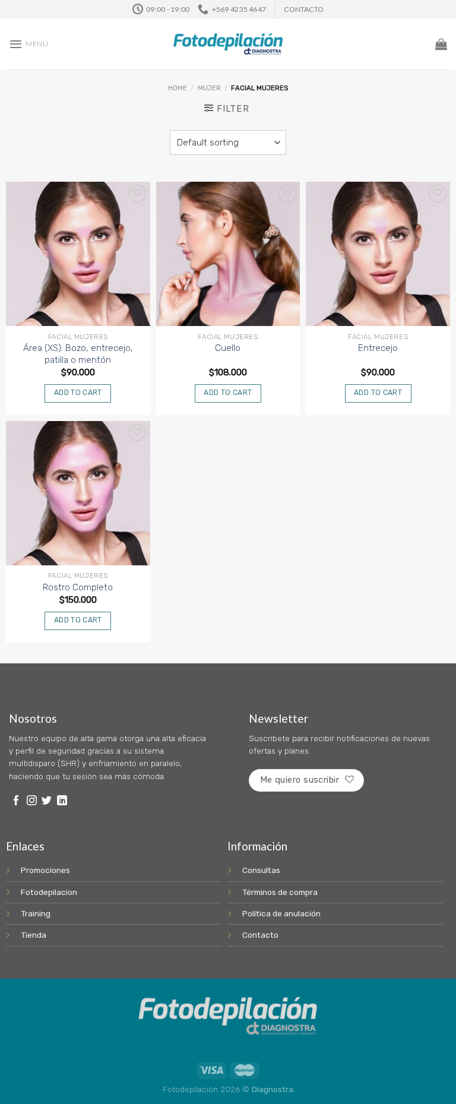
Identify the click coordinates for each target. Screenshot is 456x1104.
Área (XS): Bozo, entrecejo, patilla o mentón (78, 354)
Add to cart (78, 392)
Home (177, 88)
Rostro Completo (78, 587)
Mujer (209, 88)
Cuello (227, 348)
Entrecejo (378, 348)
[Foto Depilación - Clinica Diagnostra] (228, 44)
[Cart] (441, 44)
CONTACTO (304, 9)
